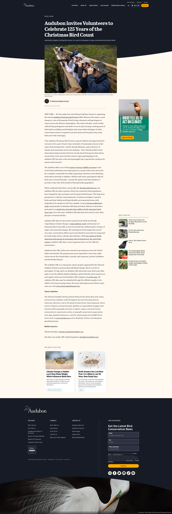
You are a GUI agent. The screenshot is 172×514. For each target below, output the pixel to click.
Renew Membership (78, 437)
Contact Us (53, 434)
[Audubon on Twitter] (119, 473)
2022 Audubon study (78, 223)
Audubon (28, 4)
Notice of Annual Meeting (36, 436)
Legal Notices (51, 459)
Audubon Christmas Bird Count (65, 117)
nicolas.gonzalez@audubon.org (71, 331)
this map (93, 277)
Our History (31, 428)
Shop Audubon (131, 2)
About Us (83, 5)
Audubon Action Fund (35, 442)
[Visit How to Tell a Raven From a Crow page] (134, 244)
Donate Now (76, 431)
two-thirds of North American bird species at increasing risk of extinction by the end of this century (73, 239)
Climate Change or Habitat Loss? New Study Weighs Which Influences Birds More (60, 371)
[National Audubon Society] (47, 101)
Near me (136, 5)
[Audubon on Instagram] (110, 473)
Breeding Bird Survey (88, 188)
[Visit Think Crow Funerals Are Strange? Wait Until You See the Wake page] (134, 223)
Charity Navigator (32, 450)
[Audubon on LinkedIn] (124, 473)
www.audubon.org (63, 318)
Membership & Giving (118, 5)
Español (146, 2)
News (81, 390)
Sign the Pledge (127, 137)
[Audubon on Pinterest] (133, 473)
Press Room (54, 431)
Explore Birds (93, 5)
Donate (144, 5)
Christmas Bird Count (54, 390)
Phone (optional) (114, 446)
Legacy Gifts (76, 434)
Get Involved (104, 5)
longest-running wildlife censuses (82, 167)
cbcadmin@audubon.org (89, 337)
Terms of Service (117, 454)
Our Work (75, 5)
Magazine (139, 2)
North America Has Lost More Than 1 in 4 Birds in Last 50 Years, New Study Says (91, 371)
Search (128, 5)
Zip (110, 440)
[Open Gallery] (114, 47)
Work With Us (54, 425)
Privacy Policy (59, 459)
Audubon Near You (78, 425)
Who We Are (32, 425)
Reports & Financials (34, 439)
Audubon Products (78, 428)
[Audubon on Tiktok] (128, 473)
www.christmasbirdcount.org (68, 286)
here (63, 135)
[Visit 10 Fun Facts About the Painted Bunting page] (134, 233)
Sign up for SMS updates (58, 437)
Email (110, 433)
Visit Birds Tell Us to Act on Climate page (134, 120)
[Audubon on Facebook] (114, 473)
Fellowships (54, 428)
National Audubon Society (60, 101)
